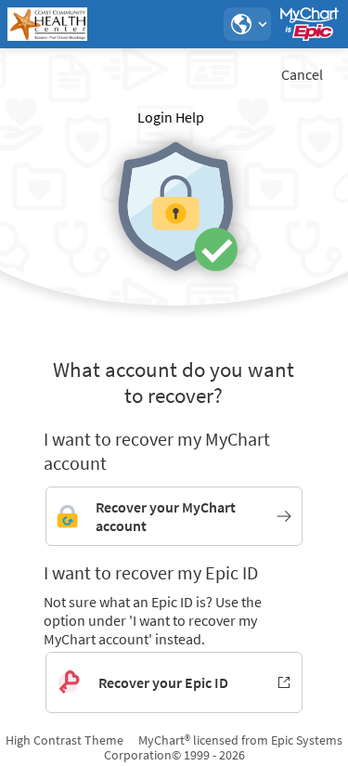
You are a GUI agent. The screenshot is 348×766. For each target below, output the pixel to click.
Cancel (302, 74)
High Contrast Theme (64, 740)
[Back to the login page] (64, 24)
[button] (247, 24)
